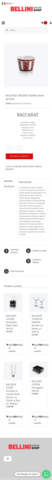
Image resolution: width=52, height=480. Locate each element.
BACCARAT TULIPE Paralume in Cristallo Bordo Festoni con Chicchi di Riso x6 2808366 (13, 394)
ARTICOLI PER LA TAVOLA (32, 166)
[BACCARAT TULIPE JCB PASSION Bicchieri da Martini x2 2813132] (39, 302)
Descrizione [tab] (8, 181)
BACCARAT (10, 169)
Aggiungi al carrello (19, 156)
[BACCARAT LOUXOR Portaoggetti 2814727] (39, 369)
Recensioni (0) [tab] (9, 186)
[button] (46, 474)
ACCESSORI (17, 166)
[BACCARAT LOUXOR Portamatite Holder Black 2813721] (13, 302)
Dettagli (18, 344)
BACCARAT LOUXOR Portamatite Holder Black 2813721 (12, 322)
